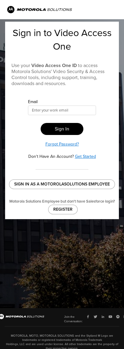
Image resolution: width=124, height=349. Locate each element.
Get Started (85, 156)
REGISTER (63, 209)
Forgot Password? (62, 144)
